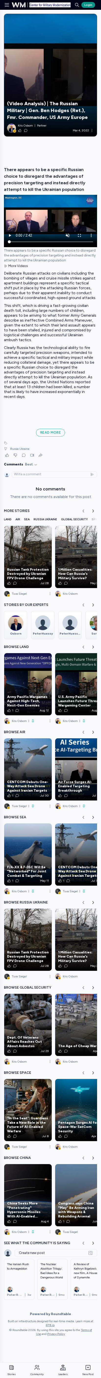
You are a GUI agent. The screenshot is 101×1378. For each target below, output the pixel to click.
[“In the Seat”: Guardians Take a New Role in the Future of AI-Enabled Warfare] (28, 1110)
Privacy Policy (56, 1334)
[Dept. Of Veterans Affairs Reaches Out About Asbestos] (28, 1025)
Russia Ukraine (19, 449)
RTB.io (50, 1325)
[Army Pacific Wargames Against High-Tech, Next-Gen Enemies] (28, 684)
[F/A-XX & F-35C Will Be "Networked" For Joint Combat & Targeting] (28, 854)
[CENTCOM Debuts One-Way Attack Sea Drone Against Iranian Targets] (28, 769)
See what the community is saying (37, 1243)
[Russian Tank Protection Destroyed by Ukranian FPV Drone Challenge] (28, 557)
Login (88, 5)
